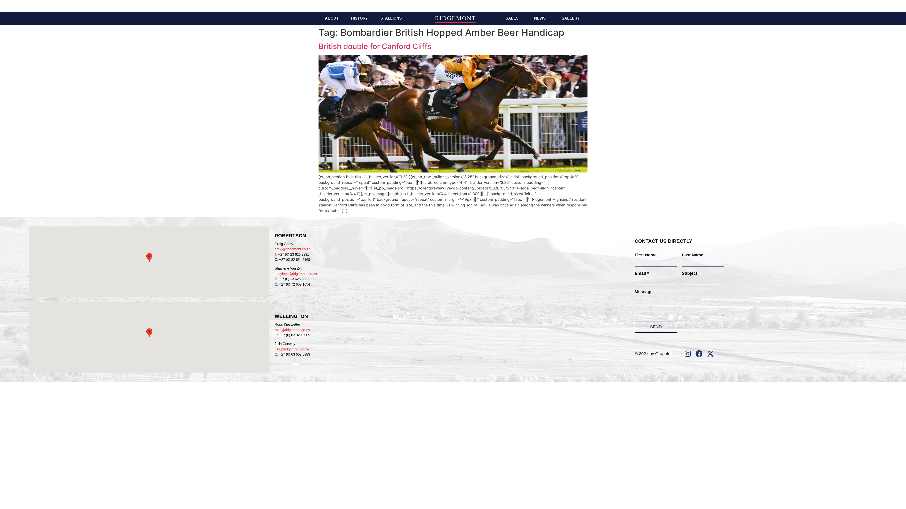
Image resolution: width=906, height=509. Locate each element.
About (332, 18)
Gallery (571, 18)
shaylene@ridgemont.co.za (296, 274)
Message (644, 292)
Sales (512, 18)
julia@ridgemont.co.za (292, 349)
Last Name (692, 255)
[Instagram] (687, 353)
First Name (646, 255)
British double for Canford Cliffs (375, 46)
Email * (642, 273)
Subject (689, 273)
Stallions (391, 18)
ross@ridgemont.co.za (292, 330)
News (540, 18)
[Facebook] (699, 353)
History (359, 18)
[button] (149, 257)
